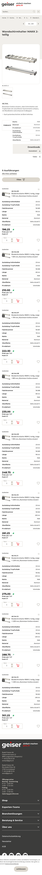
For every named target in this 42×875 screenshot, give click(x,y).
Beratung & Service (12, 820)
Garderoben (27, 18)
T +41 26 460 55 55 (8, 771)
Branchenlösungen (12, 814)
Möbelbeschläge (21, 18)
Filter (19, 180)
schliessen (21, 869)
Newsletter (6, 841)
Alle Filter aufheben (9, 173)
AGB (4, 846)
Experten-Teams (11, 807)
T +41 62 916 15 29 (8, 758)
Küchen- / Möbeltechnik (12, 18)
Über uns (7, 827)
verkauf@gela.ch (8, 761)
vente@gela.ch (7, 773)
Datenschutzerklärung (11, 836)
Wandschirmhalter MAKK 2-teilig (36, 18)
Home (4, 18)
